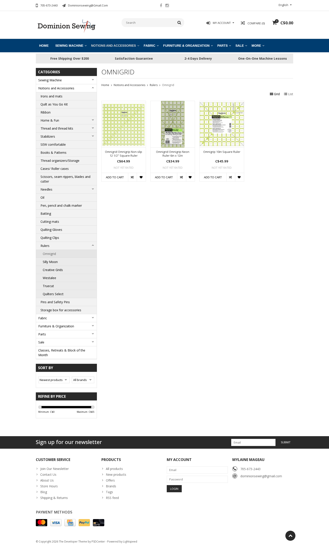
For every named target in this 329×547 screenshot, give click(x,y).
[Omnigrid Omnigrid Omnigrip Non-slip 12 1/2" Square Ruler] (124, 103)
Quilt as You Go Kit (54, 104)
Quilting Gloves (51, 229)
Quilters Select (53, 294)
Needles (46, 189)
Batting (46, 213)
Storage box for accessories (61, 310)
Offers (110, 480)
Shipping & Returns (54, 498)
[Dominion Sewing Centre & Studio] (66, 25)
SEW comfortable (53, 144)
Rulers (45, 246)
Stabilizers (48, 136)
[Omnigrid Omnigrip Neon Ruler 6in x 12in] (173, 103)
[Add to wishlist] (141, 177)
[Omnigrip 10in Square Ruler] (222, 103)
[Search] (179, 22)
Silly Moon (50, 262)
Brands (111, 486)
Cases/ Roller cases (55, 168)
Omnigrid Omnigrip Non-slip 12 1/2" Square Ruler (123, 154)
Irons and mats (51, 96)
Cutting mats (50, 221)
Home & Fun (50, 120)
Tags (109, 492)
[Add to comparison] (132, 177)
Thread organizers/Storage (60, 160)
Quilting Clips (50, 238)
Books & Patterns (53, 152)
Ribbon (46, 112)
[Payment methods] (41, 522)
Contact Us (48, 474)
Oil (42, 197)
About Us (47, 480)
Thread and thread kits (57, 128)
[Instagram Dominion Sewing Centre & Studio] (166, 6)
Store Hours (49, 486)
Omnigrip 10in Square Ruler (221, 152)
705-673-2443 (250, 469)
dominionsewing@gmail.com (261, 476)
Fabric (149, 45)
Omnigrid (49, 254)
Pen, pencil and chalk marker (61, 205)
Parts (222, 45)
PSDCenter (98, 541)
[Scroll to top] (290, 536)
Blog (43, 492)
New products (116, 474)
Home (44, 45)
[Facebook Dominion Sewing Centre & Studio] (160, 6)
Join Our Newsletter (54, 469)
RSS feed (112, 498)
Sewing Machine (69, 45)
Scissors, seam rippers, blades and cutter (65, 179)
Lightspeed (130, 541)
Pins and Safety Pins (55, 302)
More (256, 45)
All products (114, 469)
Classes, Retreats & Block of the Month (61, 352)
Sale (239, 45)
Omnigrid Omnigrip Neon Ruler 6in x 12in (172, 154)
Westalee (49, 278)
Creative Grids (53, 270)
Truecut (48, 286)
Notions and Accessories (113, 45)
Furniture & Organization (186, 45)
